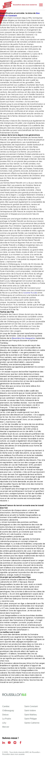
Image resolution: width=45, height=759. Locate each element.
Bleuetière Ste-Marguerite (23, 338)
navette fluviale (30, 293)
